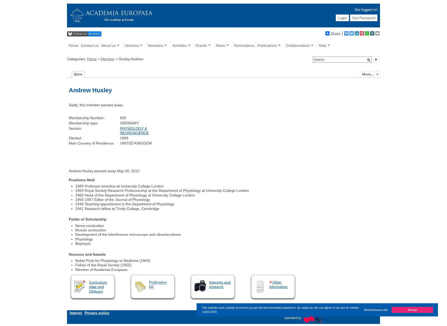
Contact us (90, 45)
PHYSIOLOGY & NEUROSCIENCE (134, 130)
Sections (132, 45)
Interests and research (219, 284)
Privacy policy (97, 313)
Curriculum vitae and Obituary (98, 286)
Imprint (76, 313)
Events (201, 45)
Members (155, 45)
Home (73, 45)
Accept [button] (412, 309)
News (220, 45)
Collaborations (298, 45)
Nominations (244, 45)
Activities (180, 45)
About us (108, 45)
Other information (278, 284)
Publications (267, 45)
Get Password (363, 18)
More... (368, 74)
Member (108, 59)
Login (342, 18)
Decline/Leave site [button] (376, 309)
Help (322, 45)
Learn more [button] (209, 311)
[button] (369, 60)
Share (335, 33)
